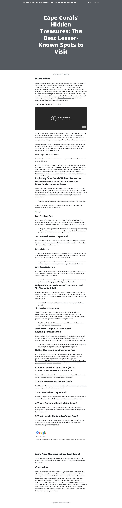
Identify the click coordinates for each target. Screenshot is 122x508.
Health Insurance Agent (66, 98)
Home (89, 2)
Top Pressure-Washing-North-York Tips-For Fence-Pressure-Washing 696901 (50, 2)
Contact (96, 2)
